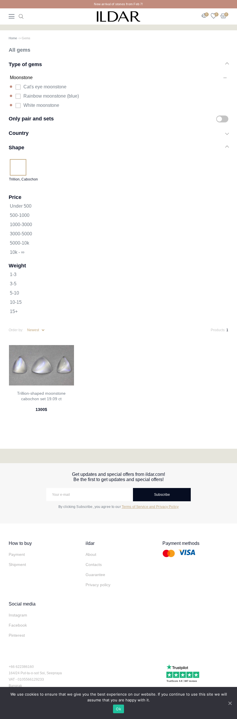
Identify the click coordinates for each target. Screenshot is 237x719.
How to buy (20, 543)
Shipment (17, 564)
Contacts (94, 564)
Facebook (18, 625)
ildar (90, 543)
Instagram (18, 615)
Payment (17, 554)
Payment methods (180, 543)
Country (19, 133)
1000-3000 (21, 224)
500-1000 (19, 215)
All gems (19, 50)
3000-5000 (21, 233)
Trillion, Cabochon (23, 179)
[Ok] (230, 703)
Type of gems (25, 64)
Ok (118, 709)
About (91, 554)
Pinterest (17, 635)
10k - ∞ (17, 252)
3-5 (13, 283)
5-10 (14, 292)
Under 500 (21, 206)
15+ (14, 311)
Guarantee (95, 574)
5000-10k (19, 243)
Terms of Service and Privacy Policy (150, 507)
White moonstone (41, 105)
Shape (16, 147)
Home (13, 38)
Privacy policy (98, 584)
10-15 (16, 302)
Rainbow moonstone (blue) (51, 96)
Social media (22, 603)
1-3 (13, 274)
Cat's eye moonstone (44, 86)
